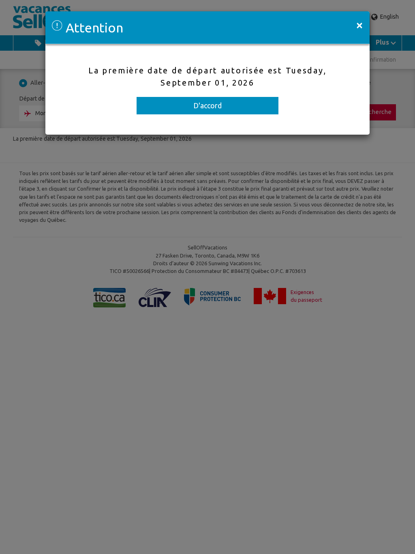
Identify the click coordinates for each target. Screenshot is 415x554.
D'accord (207, 105)
